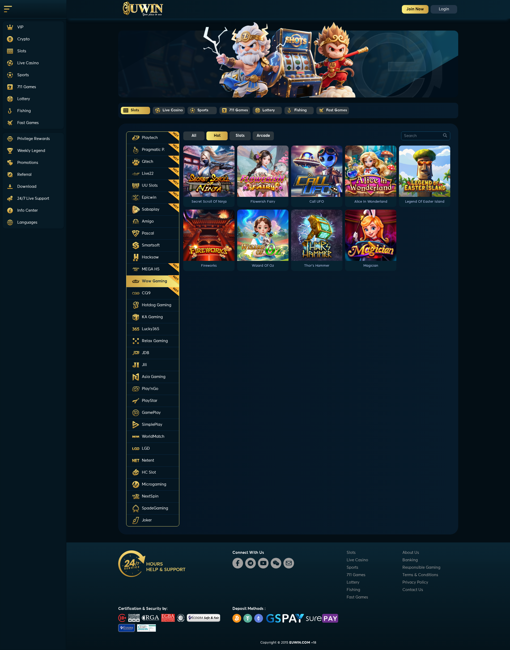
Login (444, 9)
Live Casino (357, 560)
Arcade (263, 136)
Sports (352, 568)
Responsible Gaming (421, 568)
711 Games (356, 575)
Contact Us (412, 590)
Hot (217, 136)
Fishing (353, 590)
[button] (33, 199)
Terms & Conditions (420, 575)
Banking (410, 560)
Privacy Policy (415, 582)
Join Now (415, 9)
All (194, 136)
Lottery (353, 582)
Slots (240, 136)
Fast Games (357, 597)
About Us (410, 553)
